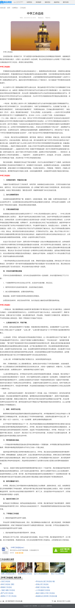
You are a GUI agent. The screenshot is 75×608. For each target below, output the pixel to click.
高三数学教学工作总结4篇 (13, 601)
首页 (8, 8)
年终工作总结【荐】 (8, 584)
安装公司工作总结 (42, 584)
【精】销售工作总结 (8, 590)
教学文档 (65, 2)
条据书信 (56, 2)
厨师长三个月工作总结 (8, 596)
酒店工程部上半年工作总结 (45, 593)
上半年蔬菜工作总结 (43, 590)
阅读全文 (41, 18)
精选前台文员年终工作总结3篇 (46, 596)
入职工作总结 (5, 581)
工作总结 (23, 8)
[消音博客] (6, 2)
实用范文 (29, 2)
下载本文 (47, 18)
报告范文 (47, 2)
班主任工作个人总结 (63, 601)
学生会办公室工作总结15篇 (45, 581)
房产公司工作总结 (7, 593)
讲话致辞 (38, 2)
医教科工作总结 (6, 587)
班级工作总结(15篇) (42, 587)
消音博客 (34, 606)
